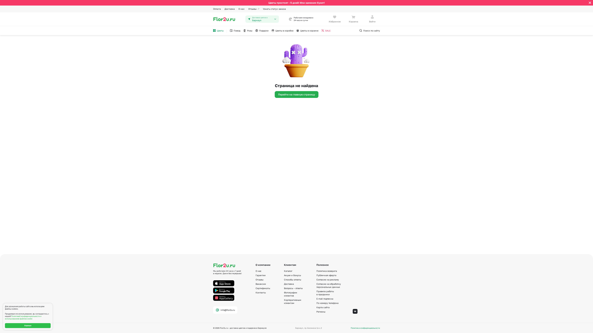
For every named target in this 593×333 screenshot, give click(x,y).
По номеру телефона (327, 303)
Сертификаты (263, 288)
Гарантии (261, 275)
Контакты (261, 292)
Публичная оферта (326, 275)
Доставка (230, 9)
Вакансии (261, 284)
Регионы (320, 311)
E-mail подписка (324, 298)
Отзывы (253, 9)
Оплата (217, 9)
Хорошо (28, 326)
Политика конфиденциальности (365, 328)
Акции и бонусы (292, 275)
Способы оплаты (292, 279)
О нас (241, 9)
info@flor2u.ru (228, 310)
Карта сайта (322, 307)
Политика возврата (326, 271)
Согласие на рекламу (327, 279)
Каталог (288, 271)
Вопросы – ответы (293, 288)
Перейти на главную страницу (296, 94)
